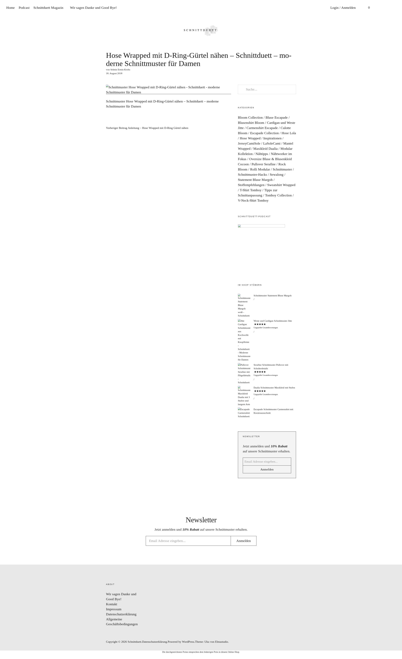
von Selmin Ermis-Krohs (118, 69)
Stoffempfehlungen (251, 185)
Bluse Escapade (277, 117)
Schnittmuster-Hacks (252, 174)
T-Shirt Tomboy (250, 190)
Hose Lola (289, 133)
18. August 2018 (114, 73)
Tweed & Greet (396, 337)
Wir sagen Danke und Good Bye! (93, 8)
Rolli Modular (260, 169)
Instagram (396, 309)
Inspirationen (272, 138)
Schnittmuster (282, 169)
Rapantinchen (396, 347)
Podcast (24, 8)
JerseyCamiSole (249, 143)
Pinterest (396, 328)
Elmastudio (221, 641)
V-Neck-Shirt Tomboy (253, 200)
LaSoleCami (271, 143)
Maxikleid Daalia (265, 149)
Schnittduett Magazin (48, 8)
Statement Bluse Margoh (255, 180)
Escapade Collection (264, 133)
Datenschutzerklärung (121, 614)
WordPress (188, 641)
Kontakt (111, 604)
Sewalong (276, 174)
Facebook (396, 318)
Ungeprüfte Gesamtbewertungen (266, 328)
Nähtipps (261, 154)
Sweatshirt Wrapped (281, 185)
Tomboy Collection (278, 195)
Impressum (113, 609)
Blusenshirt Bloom (251, 123)
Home (10, 8)
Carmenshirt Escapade (262, 128)
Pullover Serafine (264, 164)
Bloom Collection (250, 117)
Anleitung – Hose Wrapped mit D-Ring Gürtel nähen (147, 128)
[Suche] (379, 7)
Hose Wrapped (250, 138)
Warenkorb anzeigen (367, 7)
